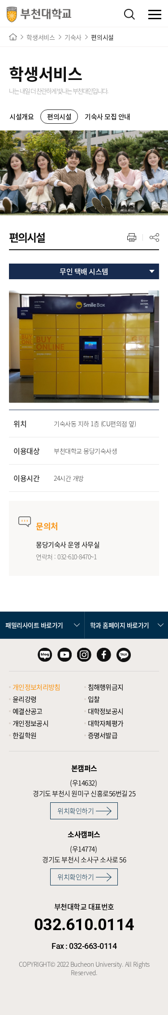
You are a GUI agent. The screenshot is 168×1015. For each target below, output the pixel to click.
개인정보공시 (30, 723)
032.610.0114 (84, 924)
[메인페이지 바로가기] (39, 14)
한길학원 (24, 735)
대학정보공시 (106, 711)
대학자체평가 (106, 723)
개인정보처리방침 (36, 687)
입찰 (94, 699)
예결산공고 (28, 711)
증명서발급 (103, 735)
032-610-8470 (73, 556)
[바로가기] (13, 37)
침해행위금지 (106, 687)
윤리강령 (24, 699)
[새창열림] (45, 655)
